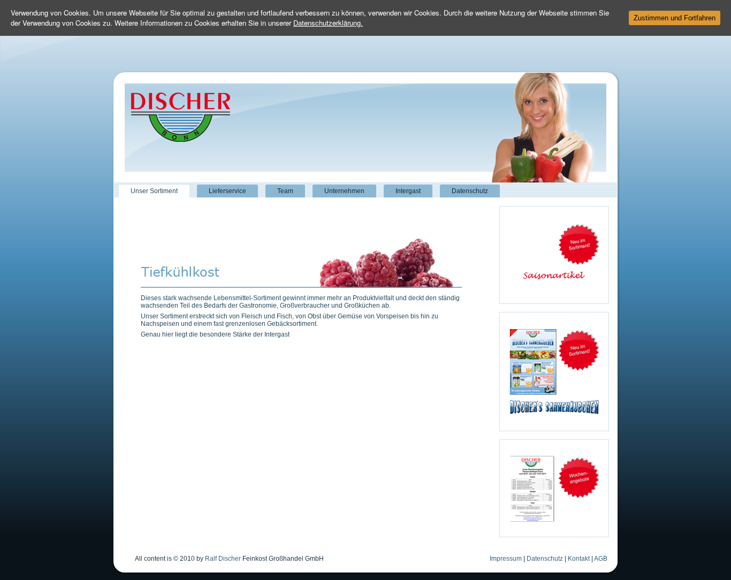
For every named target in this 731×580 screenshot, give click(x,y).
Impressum (506, 558)
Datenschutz (545, 558)
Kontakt (579, 558)
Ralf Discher (223, 558)
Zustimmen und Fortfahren (674, 18)
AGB (600, 558)
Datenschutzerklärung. (328, 23)
